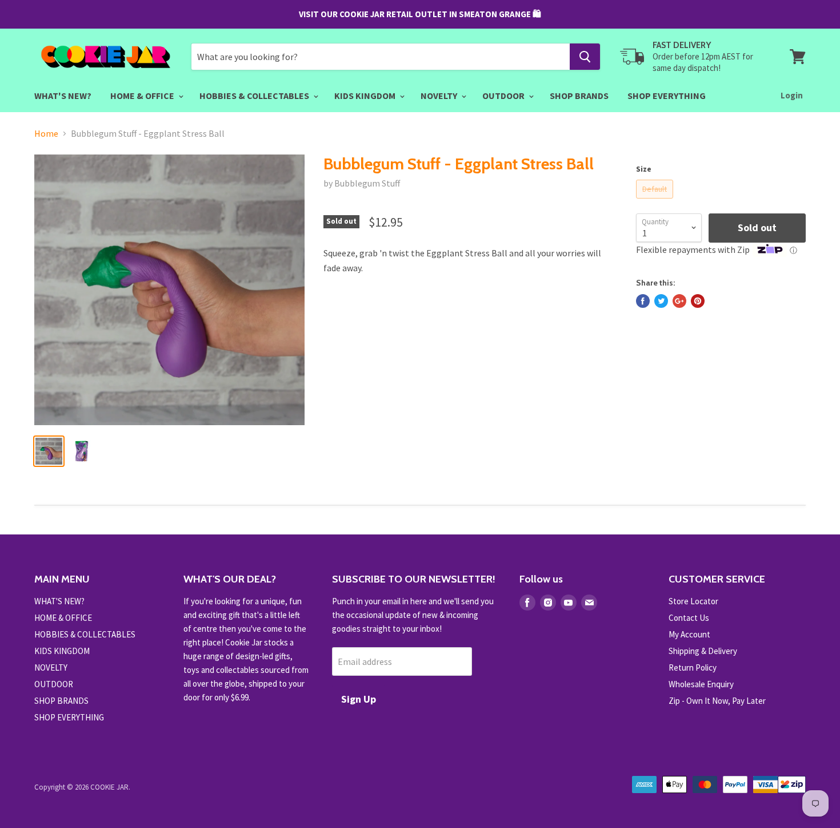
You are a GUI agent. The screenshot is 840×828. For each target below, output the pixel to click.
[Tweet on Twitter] (661, 301)
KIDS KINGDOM (365, 95)
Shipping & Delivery (703, 650)
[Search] (585, 56)
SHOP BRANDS (579, 95)
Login (792, 95)
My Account (689, 634)
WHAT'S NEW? (62, 95)
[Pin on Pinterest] (698, 301)
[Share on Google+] (679, 301)
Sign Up (358, 699)
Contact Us (689, 617)
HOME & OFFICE (143, 95)
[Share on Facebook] (643, 301)
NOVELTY (440, 95)
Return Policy (693, 667)
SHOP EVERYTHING (666, 95)
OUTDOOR (504, 95)
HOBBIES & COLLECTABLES (255, 95)
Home (46, 133)
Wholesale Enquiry (701, 684)
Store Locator (693, 601)
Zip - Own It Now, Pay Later (717, 700)
